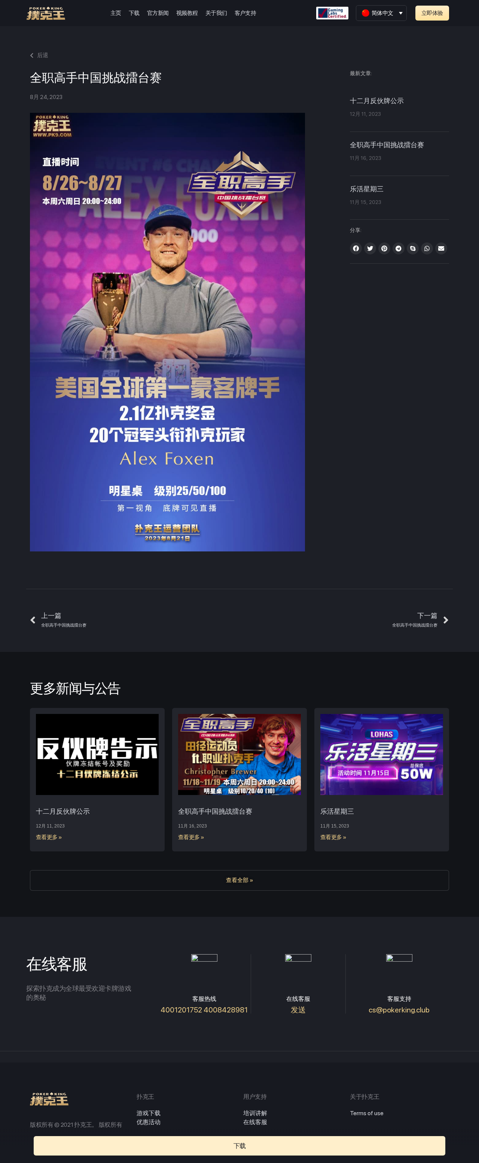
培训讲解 (255, 1113)
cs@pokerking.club (399, 1009)
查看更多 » (49, 837)
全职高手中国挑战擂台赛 (387, 145)
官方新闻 (158, 13)
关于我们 (216, 13)
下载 (134, 13)
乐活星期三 (367, 189)
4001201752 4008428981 (204, 1009)
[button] (432, 13)
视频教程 (187, 13)
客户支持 (245, 13)
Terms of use (367, 1113)
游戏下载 (149, 1113)
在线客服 (255, 1122)
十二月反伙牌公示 (377, 101)
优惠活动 (149, 1122)
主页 (115, 13)
